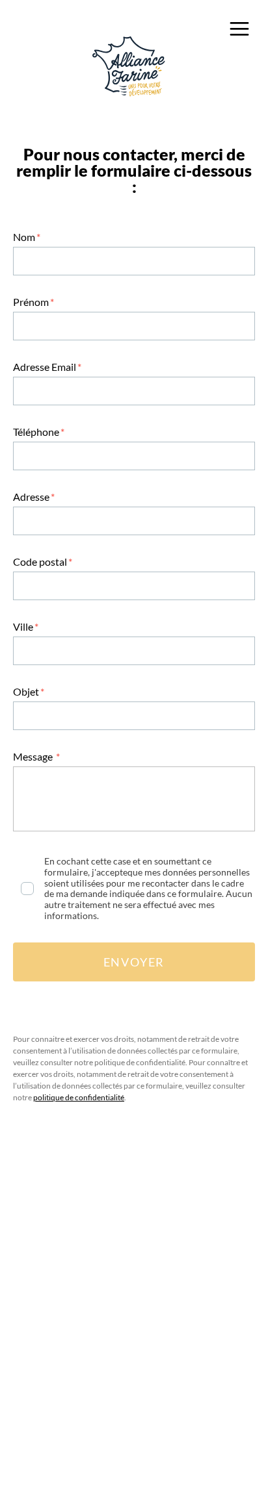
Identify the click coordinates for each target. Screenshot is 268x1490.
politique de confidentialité (78, 1097)
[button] (239, 28)
